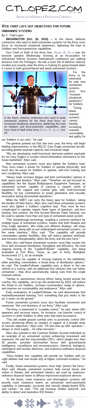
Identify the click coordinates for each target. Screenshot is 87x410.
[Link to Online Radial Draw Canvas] (70, 407)
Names (37, 17)
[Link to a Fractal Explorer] (19, 407)
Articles (23, 17)
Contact (65, 17)
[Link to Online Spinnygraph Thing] (59, 407)
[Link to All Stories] (45, 407)
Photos (50, 17)
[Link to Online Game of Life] (30, 407)
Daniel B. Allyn (64, 52)
